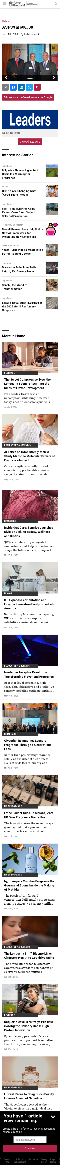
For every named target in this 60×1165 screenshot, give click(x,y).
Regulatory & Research (12, 225)
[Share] (13, 87)
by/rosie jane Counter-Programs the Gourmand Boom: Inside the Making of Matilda (29, 885)
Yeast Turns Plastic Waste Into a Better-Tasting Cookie (22, 251)
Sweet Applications (11, 245)
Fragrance (6, 263)
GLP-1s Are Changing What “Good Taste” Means (19, 192)
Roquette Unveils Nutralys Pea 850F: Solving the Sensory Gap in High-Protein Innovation (29, 1026)
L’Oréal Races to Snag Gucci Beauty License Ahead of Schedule (29, 1096)
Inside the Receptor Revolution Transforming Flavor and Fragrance (29, 674)
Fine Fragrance (13, 806)
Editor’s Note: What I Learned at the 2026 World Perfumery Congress (22, 306)
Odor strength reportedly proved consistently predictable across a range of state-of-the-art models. (26, 470)
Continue (30, 1148)
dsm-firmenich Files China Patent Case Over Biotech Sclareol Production (18, 212)
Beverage (9, 373)
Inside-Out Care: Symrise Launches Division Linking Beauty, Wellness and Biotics (28, 532)
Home (5, 21)
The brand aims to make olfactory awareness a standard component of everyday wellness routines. (28, 968)
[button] (6, 77)
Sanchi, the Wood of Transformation (15, 287)
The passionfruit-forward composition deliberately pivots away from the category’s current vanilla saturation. (30, 899)
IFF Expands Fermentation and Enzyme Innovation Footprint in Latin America (30, 604)
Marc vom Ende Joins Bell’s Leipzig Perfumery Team (19, 269)
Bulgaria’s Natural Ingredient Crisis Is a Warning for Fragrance (20, 174)
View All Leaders (30, 141)
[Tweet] (29, 87)
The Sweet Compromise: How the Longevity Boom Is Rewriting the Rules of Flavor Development (27, 384)
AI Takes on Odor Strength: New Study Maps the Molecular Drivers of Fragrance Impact (29, 456)
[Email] (5, 87)
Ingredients (7, 166)
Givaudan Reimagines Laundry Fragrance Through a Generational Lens (28, 745)
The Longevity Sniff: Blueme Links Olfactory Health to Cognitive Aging (29, 955)
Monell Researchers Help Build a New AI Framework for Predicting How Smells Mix (22, 233)
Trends (5, 186)
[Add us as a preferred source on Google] (37, 87)
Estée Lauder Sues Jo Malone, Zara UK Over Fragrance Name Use (29, 815)
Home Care (10, 734)
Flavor (8, 593)
